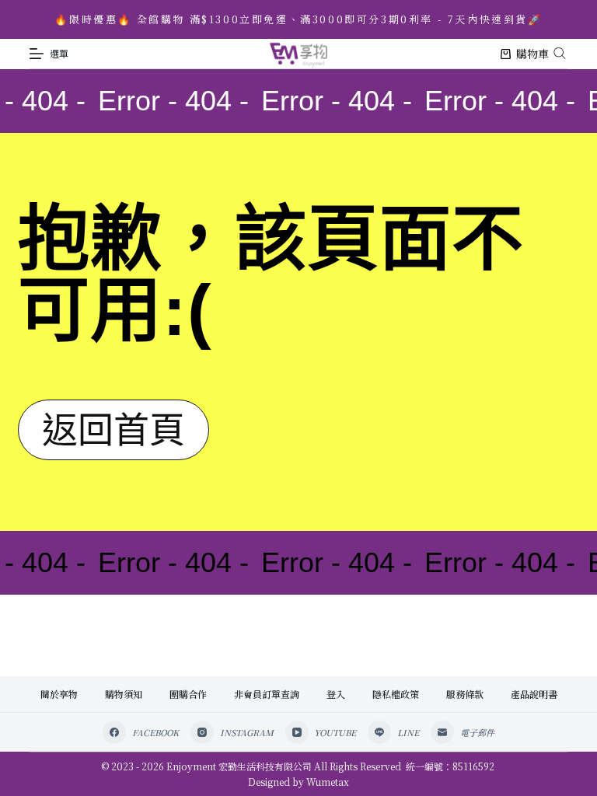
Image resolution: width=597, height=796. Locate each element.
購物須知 (123, 694)
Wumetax (327, 781)
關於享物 (59, 694)
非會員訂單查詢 (266, 694)
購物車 (532, 53)
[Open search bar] (559, 52)
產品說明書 (534, 694)
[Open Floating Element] (543, 758)
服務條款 (465, 694)
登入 (335, 694)
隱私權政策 (395, 694)
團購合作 (188, 694)
